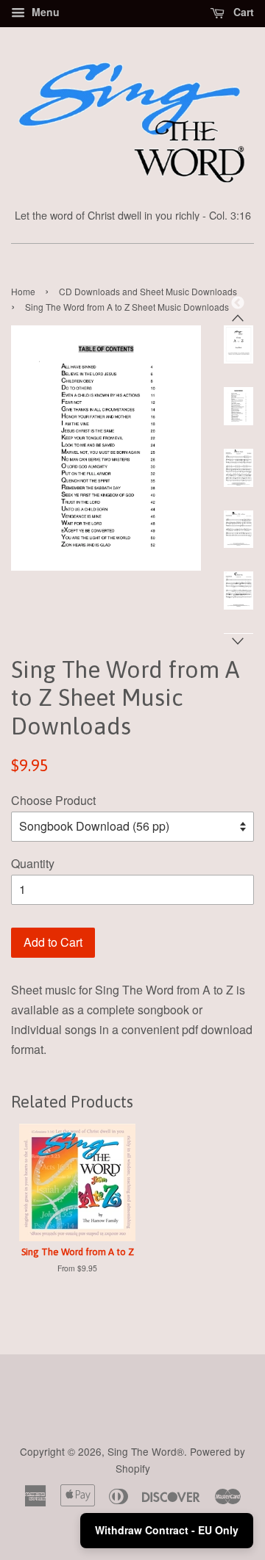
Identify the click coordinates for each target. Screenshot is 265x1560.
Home (23, 291)
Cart (242, 11)
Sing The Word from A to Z (77, 1251)
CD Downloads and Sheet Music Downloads (148, 291)
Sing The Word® (145, 1451)
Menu (44, 11)
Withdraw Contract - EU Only (167, 1530)
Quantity (32, 863)
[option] (227, 344)
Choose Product (53, 800)
